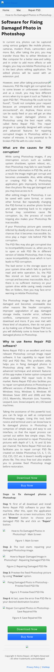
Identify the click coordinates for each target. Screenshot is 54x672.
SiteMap (46, 667)
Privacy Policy (33, 667)
